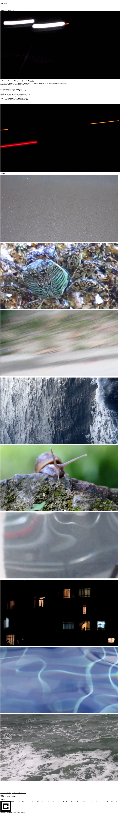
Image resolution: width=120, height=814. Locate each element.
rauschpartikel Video (5, 793)
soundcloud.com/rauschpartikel (8, 796)
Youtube (32, 81)
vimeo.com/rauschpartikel (7, 798)
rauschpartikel (17, 802)
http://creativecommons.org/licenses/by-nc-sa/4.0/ (13, 812)
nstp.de (2, 795)
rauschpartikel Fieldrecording (19, 793)
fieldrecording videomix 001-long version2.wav (12, 84)
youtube (2, 799)
